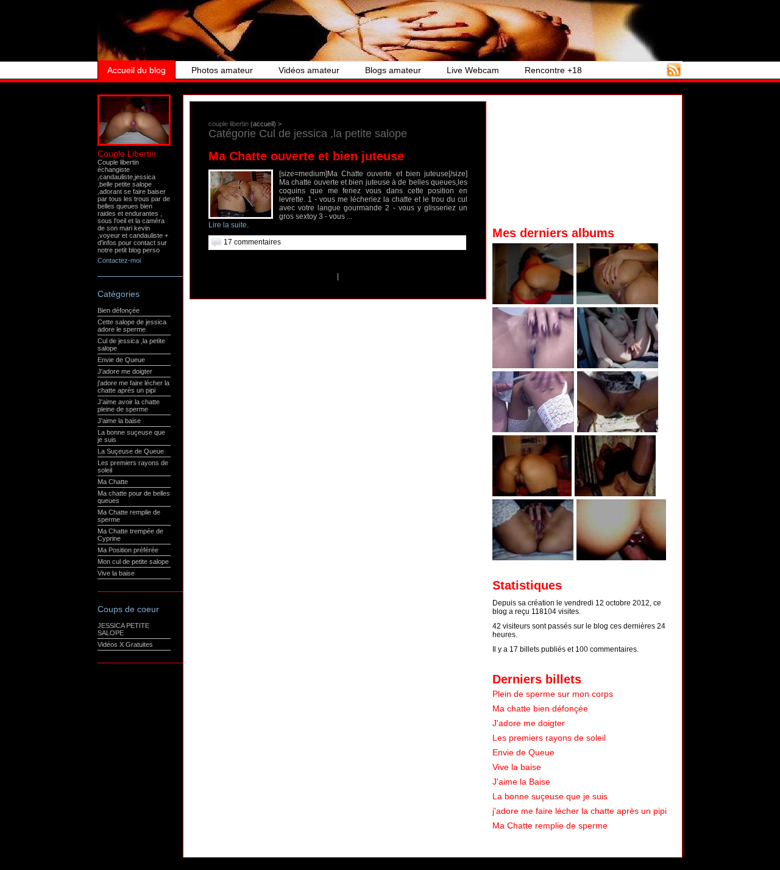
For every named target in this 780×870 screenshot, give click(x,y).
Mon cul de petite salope (133, 561)
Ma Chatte (113, 481)
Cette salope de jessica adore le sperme (132, 325)
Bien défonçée (119, 310)
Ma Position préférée (128, 550)
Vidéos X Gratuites (125, 644)
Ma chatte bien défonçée (540, 708)
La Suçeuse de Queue (131, 451)
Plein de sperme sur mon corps (552, 694)
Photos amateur (222, 70)
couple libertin (228, 123)
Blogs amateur (393, 70)
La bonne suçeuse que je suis (550, 796)
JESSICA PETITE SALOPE (123, 629)
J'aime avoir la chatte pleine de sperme (129, 405)
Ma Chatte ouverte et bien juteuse (306, 156)
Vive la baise (116, 573)
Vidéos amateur (308, 70)
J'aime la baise (119, 420)
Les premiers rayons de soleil (549, 738)
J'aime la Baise (521, 781)
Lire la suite (227, 225)
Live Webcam (473, 70)
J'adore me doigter (125, 371)
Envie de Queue (121, 359)
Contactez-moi (119, 260)
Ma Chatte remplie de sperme (550, 825)
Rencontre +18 (553, 70)
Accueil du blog (136, 70)
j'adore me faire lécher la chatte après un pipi (133, 386)
